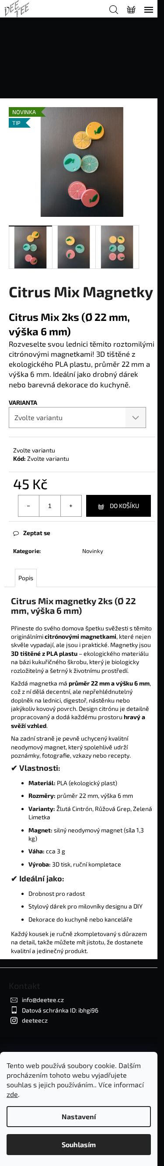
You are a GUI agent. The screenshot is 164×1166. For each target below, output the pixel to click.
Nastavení (79, 1116)
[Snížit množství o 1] (28, 505)
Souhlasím (79, 1144)
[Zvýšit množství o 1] (70, 505)
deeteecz (35, 1020)
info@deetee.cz (43, 999)
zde (12, 1094)
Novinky (92, 550)
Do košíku (124, 505)
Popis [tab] (25, 577)
